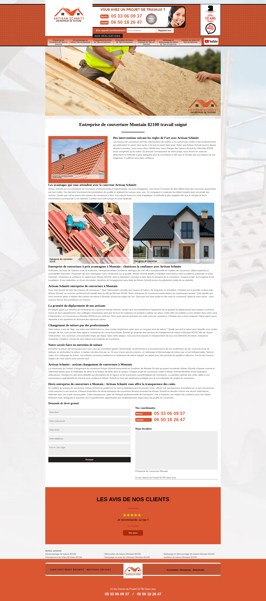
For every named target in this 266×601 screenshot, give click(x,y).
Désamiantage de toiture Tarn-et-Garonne (80, 41)
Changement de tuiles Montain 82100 (63, 557)
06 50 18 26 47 (126, 22)
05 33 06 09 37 (126, 16)
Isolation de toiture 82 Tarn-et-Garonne (190, 41)
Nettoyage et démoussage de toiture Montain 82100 (189, 554)
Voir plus (133, 533)
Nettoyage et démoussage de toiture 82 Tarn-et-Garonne (168, 42)
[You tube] (211, 44)
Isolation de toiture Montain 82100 (180, 557)
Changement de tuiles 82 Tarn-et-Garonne (102, 41)
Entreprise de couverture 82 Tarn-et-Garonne (58, 42)
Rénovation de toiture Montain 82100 (123, 554)
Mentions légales (99, 570)
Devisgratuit (151, 18)
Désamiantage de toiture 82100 (60, 554)
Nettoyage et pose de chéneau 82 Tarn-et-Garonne (146, 42)
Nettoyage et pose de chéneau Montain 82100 (127, 557)
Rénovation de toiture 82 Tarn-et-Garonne (124, 41)
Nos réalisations (107, 36)
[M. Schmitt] (133, 570)
